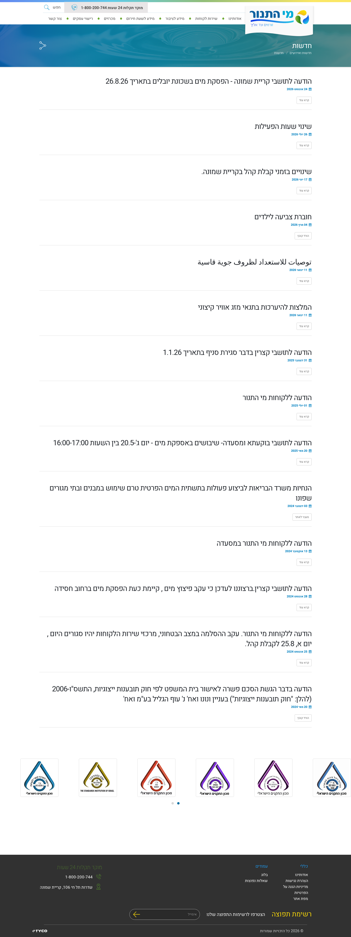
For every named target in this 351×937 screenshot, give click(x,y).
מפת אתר (300, 899)
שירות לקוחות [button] (206, 19)
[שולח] (136, 914)
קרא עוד (303, 100)
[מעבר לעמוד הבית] (277, 21)
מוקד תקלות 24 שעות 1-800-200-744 (111, 8)
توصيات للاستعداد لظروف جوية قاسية (254, 262)
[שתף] (42, 36)
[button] (52, 7)
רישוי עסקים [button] (83, 19)
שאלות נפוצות (256, 881)
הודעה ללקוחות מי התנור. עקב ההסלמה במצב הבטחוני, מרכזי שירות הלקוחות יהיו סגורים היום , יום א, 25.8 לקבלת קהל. (179, 638)
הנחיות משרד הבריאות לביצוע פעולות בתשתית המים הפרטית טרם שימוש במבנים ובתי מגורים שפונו (180, 493)
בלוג (264, 875)
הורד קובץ (302, 235)
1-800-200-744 (79, 877)
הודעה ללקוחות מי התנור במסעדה (264, 543)
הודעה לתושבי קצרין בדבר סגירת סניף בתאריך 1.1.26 (237, 352)
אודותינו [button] (235, 19)
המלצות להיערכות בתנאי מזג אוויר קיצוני (255, 307)
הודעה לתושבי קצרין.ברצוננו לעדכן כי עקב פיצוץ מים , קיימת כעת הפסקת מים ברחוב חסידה (183, 588)
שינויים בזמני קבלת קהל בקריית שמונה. (256, 171)
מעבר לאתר (300, 517)
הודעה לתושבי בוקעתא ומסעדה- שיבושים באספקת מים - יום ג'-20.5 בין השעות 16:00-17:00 (182, 443)
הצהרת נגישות (297, 881)
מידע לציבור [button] (174, 19)
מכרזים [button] (109, 19)
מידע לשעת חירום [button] (140, 19)
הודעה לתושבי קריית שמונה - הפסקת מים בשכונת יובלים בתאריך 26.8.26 (209, 81)
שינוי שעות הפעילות (283, 126)
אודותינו (301, 875)
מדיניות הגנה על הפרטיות (295, 890)
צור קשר (55, 19)
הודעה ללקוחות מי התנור (277, 397)
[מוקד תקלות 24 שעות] (74, 8)
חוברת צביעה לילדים (283, 217)
